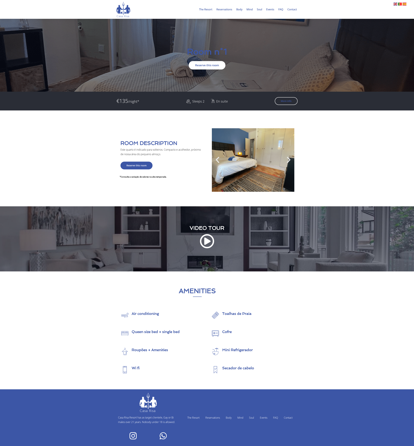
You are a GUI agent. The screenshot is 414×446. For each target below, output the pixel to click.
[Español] (405, 4)
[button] (217, 160)
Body (239, 9)
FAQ (280, 9)
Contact (292, 9)
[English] (395, 4)
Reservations (224, 9)
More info (286, 101)
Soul (259, 9)
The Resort (205, 9)
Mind (249, 9)
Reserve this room (207, 65)
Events (270, 9)
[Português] (400, 4)
